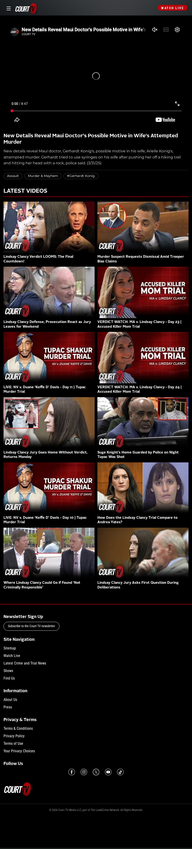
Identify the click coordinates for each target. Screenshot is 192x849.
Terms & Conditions (18, 728)
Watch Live (172, 8)
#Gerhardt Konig (81, 176)
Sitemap (10, 648)
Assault (13, 176)
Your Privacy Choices (19, 751)
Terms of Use (13, 743)
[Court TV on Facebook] (71, 772)
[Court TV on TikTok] (120, 772)
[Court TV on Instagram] (84, 772)
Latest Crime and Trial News (25, 663)
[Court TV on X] (96, 772)
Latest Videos (25, 191)
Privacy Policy (14, 736)
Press (8, 707)
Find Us (9, 678)
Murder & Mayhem (43, 176)
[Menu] (7, 8)
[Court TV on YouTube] (108, 772)
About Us (10, 699)
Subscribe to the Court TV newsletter (31, 626)
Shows (8, 670)
